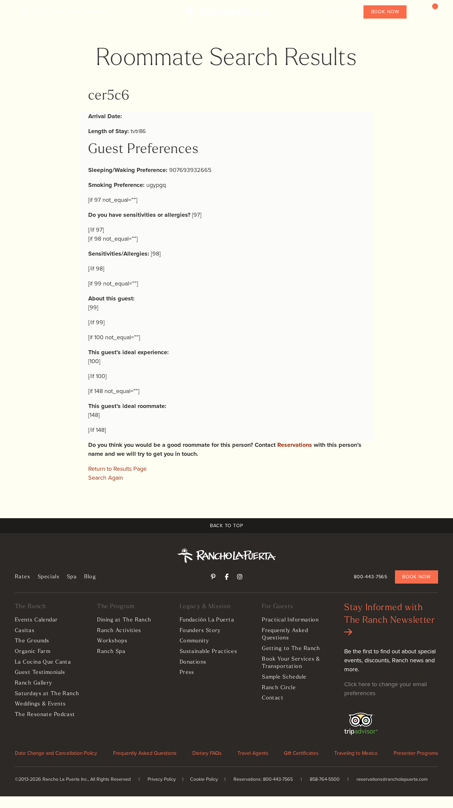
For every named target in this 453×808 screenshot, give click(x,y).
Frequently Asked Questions (285, 634)
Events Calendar (36, 620)
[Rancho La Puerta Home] (226, 12)
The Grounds (32, 641)
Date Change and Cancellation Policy (56, 753)
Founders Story (200, 630)
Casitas (24, 630)
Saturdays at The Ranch (47, 693)
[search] (417, 11)
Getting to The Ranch (291, 648)
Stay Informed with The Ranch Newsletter (389, 614)
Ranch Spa (111, 651)
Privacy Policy (162, 779)
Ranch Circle (279, 687)
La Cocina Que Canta (43, 662)
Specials (68, 11)
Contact (273, 698)
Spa (90, 11)
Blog (105, 11)
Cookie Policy (204, 779)
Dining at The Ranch (124, 620)
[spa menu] (431, 12)
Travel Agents (252, 753)
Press (187, 672)
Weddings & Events (40, 704)
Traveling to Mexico (356, 753)
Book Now (385, 11)
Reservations (294, 445)
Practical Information (290, 620)
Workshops (112, 641)
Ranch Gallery (33, 683)
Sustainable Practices (208, 651)
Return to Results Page (117, 468)
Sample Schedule (284, 677)
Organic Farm (32, 651)
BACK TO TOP (226, 525)
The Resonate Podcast (45, 714)
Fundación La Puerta (207, 620)
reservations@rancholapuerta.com (392, 779)
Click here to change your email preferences (385, 688)
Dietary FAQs (207, 753)
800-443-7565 (339, 11)
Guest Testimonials (40, 672)
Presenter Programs (416, 753)
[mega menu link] (23, 12)
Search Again (105, 477)
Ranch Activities (119, 630)
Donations (193, 662)
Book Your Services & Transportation (291, 663)
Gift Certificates (301, 753)
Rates (43, 11)
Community (194, 641)
